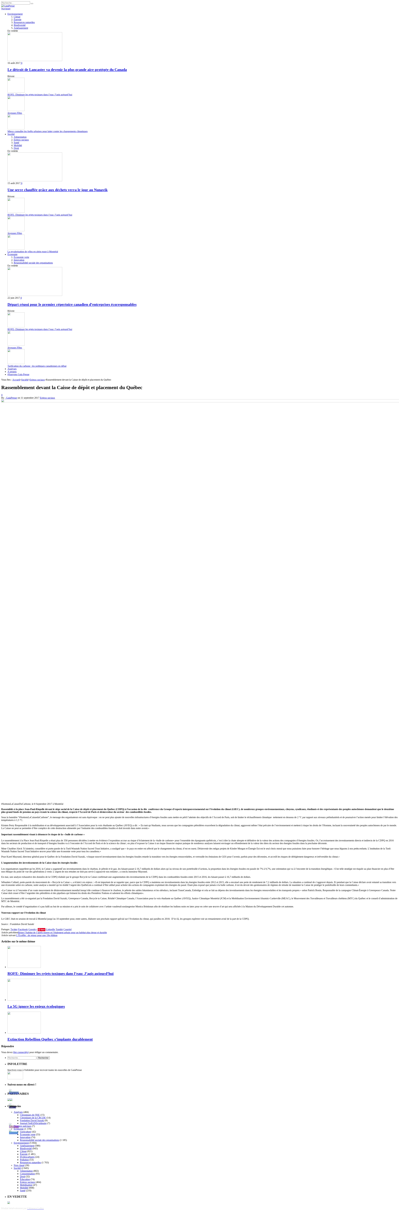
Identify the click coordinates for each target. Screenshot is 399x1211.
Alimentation (20, 137)
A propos (12, 371)
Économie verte (21, 257)
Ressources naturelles (24, 22)
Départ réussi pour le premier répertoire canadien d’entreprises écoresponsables (72, 304)
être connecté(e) (21, 1052)
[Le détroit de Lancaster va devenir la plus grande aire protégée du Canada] (34, 60)
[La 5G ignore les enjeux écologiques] (24, 999)
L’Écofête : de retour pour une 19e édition (36, 935)
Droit (16, 148)
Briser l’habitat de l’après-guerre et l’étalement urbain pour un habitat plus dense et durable (62, 932)
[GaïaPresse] (8, 6)
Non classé (19, 1165)
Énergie (17, 19)
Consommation (27, 1173)
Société (11, 134)
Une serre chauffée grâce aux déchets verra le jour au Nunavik (57, 190)
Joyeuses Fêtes (14, 113)
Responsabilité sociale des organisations (33, 262)
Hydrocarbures (27, 1157)
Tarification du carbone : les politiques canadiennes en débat (36, 366)
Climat (17, 16)
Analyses (12, 368)
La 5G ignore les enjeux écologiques (36, 1006)
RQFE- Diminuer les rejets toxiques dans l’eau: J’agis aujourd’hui (39, 94)
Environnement (15, 14)
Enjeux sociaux (21, 139)
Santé (16, 142)
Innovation (19, 260)
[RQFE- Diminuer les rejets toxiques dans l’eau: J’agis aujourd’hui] (24, 967)
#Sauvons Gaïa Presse (18, 374)
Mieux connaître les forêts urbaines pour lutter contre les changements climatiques (47, 131)
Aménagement (21, 28)
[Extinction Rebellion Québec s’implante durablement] (24, 1032)
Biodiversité (20, 25)
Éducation (25, 1179)
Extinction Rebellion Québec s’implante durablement (50, 1039)
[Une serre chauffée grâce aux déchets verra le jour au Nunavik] (34, 180)
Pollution (24, 1159)
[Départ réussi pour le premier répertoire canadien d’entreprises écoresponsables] (34, 295)
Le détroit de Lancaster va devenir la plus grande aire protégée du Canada (67, 70)
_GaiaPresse (11, 397)
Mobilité (18, 145)
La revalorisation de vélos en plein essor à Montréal (32, 251)
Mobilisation (26, 1185)
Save (43, 929)
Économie (12, 254)
